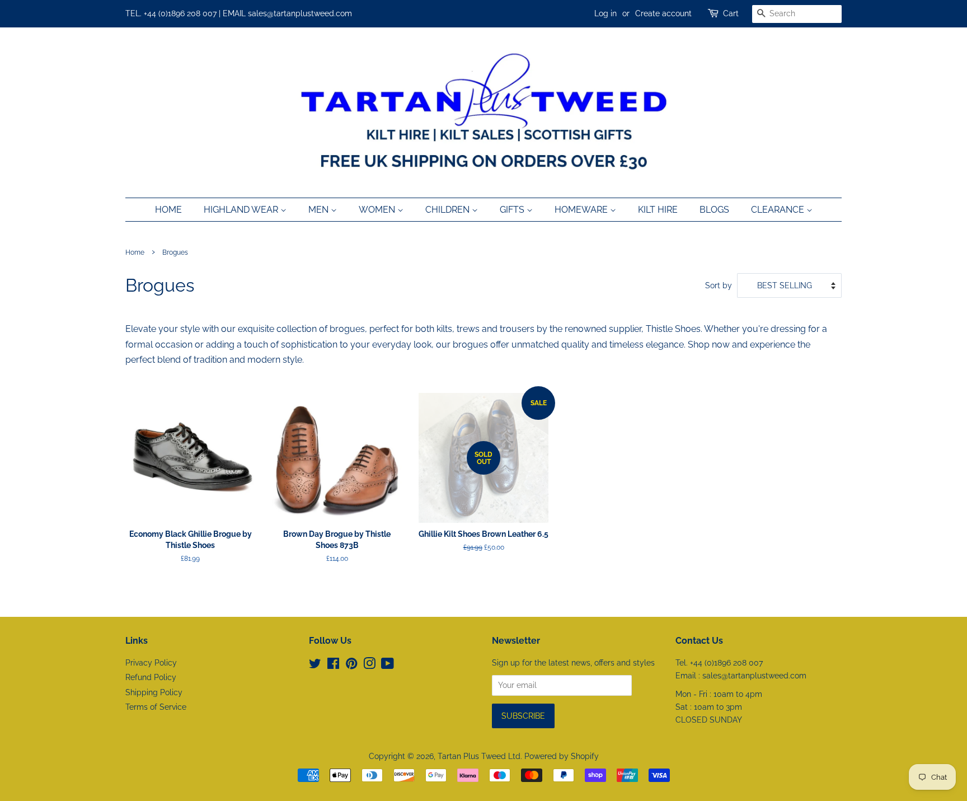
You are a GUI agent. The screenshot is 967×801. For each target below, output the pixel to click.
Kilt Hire (658, 209)
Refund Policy (150, 677)
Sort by (718, 285)
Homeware (582, 209)
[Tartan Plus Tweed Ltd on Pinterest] (351, 665)
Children (448, 209)
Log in (605, 13)
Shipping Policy (153, 692)
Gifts (513, 209)
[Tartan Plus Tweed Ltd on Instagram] (369, 665)
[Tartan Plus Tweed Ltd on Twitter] (315, 665)
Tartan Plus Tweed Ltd (479, 756)
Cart (731, 13)
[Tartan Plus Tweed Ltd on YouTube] (387, 665)
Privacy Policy (151, 662)
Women (378, 209)
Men (319, 209)
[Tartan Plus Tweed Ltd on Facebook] (333, 665)
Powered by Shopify (561, 756)
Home (168, 209)
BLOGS (714, 209)
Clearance (778, 209)
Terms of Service (155, 706)
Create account (663, 13)
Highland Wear (242, 209)
